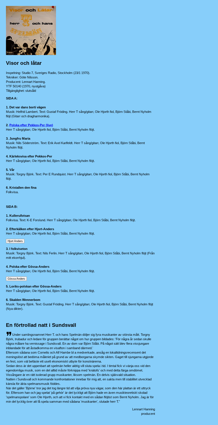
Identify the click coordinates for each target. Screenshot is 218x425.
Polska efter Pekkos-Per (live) (31, 125)
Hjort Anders (15, 241)
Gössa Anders (16, 278)
